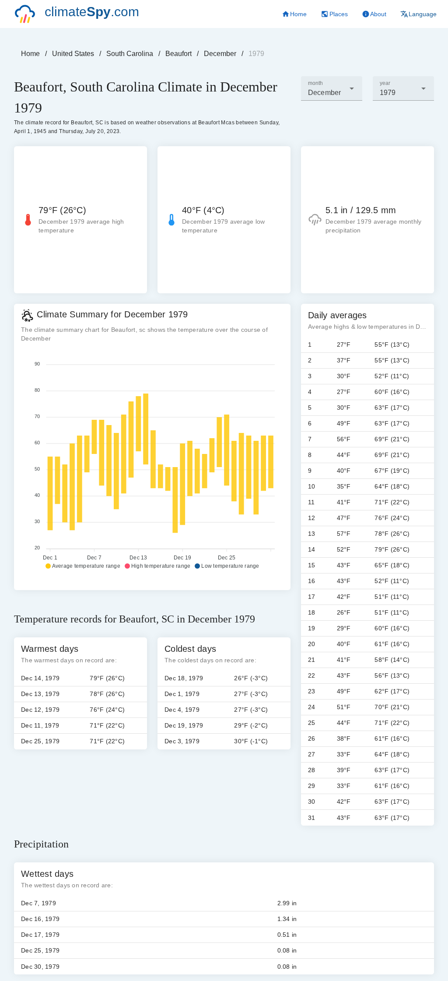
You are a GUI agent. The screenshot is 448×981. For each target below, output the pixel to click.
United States (73, 53)
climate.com (92, 11)
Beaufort (178, 53)
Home (30, 53)
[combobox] (331, 88)
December (220, 53)
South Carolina (129, 53)
